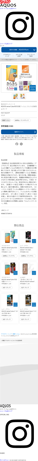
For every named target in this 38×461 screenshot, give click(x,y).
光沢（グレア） (7, 287)
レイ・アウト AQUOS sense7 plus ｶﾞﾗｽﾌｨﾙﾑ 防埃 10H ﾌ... (10, 311)
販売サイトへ (19, 132)
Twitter (21, 144)
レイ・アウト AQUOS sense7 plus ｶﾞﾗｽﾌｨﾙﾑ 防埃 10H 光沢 (28, 311)
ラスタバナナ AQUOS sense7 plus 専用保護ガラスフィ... (9, 279)
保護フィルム (6, 120)
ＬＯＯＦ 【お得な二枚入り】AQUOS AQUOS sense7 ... (28, 279)
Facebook (17, 144)
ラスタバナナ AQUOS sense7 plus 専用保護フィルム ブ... (9, 248)
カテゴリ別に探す (19, 55)
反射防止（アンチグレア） (22, 120)
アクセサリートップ (7, 55)
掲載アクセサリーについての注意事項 (12, 340)
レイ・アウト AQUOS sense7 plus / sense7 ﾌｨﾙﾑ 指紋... (26, 248)
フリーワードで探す (31, 55)
